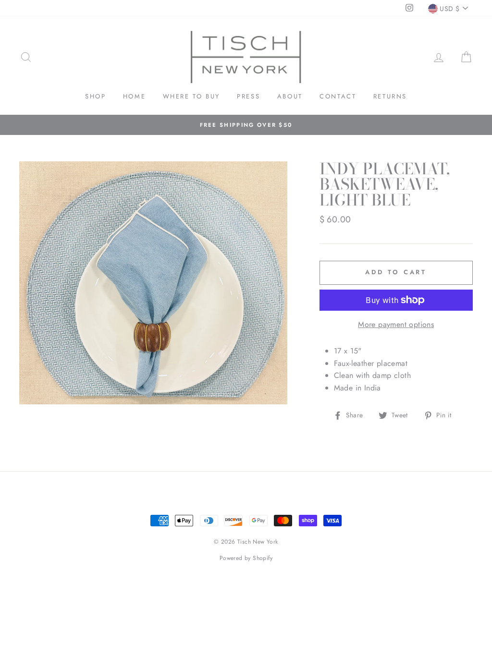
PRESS (248, 96)
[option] (246, 125)
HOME (134, 96)
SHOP (95, 96)
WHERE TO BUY (191, 96)
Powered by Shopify (246, 558)
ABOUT (290, 96)
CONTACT (338, 96)
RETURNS (390, 96)
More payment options (396, 324)
